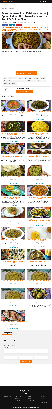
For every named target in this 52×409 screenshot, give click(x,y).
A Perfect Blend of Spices (40, 246)
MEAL (3, 27)
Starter (10, 78)
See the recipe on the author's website (26, 73)
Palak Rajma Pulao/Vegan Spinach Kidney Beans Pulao (13, 177)
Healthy (20, 78)
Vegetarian (42, 78)
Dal (19, 80)
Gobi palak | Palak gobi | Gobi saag (39, 300)
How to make (7, 83)
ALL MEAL (16, 30)
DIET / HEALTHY (19, 27)
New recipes (5, 400)
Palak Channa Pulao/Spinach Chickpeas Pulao (39, 176)
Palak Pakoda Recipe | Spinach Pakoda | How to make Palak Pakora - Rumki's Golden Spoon (39, 155)
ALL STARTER (9, 30)
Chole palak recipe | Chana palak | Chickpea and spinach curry (39, 198)
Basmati (14, 83)
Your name (7, 355)
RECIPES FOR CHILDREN (38, 27)
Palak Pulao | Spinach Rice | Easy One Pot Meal (13, 219)
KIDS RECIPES (27, 27)
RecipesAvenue (7, 1)
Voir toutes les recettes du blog (24, 91)
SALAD (3, 30)
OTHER (12, 27)
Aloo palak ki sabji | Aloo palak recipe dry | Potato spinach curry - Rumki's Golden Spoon (39, 219)
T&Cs (42, 400)
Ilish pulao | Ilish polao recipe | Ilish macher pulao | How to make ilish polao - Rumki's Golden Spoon (13, 323)
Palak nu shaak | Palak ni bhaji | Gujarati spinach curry (13, 240)
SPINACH (45, 29)
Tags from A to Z (19, 396)
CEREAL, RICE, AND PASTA (31, 29)
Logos (42, 398)
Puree (5, 80)
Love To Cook (14, 205)
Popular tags (18, 400)
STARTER (7, 27)
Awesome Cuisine (14, 266)
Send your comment (26, 361)
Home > (3, 8)
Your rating (6, 345)
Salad (15, 78)
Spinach (24, 80)
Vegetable (36, 78)
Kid (44, 80)
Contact (43, 396)
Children (40, 80)
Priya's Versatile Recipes (14, 183)
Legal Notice (44, 402)
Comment (7, 347)
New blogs (30, 398)
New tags (17, 398)
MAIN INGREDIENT (11, 29)
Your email (22, 355)
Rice (25, 78)
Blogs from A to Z (32, 396)
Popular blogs (31, 400)
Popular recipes (5, 402)
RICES (40, 29)
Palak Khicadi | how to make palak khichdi (13, 280)
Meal (5, 78)
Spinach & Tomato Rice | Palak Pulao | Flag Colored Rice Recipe (13, 198)
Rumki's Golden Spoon (14, 117)
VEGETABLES (20, 29)
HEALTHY (4, 29)
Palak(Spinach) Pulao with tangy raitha (39, 261)
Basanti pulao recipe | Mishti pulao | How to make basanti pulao (39, 134)
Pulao (10, 80)
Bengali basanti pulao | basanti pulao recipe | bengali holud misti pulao (39, 240)
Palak (29, 80)
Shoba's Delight (41, 266)
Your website (37, 355)
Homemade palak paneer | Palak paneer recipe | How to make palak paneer (13, 134)
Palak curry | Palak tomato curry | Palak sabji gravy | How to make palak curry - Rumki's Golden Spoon (13, 113)
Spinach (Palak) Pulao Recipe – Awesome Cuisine (13, 262)
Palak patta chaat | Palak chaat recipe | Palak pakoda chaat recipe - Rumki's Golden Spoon (13, 155)
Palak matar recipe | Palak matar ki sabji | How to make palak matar (39, 112)
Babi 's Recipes (14, 224)
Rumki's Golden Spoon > (9, 8)
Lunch (15, 80)
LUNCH (46, 27)
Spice (34, 80)
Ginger (30, 78)
